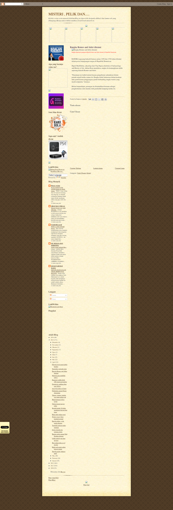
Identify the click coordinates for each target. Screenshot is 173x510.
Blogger (63, 472)
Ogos (54, 352)
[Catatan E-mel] (89, 99)
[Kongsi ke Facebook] (102, 99)
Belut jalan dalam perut (59, 414)
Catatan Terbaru (75, 168)
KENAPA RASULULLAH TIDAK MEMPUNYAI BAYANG (58, 271)
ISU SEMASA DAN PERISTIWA (57, 244)
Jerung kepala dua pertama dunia (57, 431)
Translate (63, 177)
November (55, 345)
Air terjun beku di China (59, 388)
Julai (53, 355)
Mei (53, 359)
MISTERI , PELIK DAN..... (69, 13)
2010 (52, 468)
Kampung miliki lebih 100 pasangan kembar (59, 381)
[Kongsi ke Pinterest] (105, 99)
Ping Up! (86, 485)
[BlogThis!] (96, 99)
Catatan (53, 295)
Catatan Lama (119, 168)
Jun (53, 357)
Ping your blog (54, 477)
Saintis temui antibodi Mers (58, 247)
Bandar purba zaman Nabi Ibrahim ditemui (59, 435)
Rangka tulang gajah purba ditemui (58, 422)
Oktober (54, 347)
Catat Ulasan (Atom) (84, 173)
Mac (53, 456)
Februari (55, 458)
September (55, 350)
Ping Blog (52, 480)
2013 (52, 340)
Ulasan (53, 299)
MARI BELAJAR (56, 225)
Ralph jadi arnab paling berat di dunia (59, 448)
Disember (55, 342)
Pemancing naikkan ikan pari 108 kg (59, 385)
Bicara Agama (55, 186)
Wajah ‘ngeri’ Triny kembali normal (58, 418)
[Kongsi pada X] (99, 99)
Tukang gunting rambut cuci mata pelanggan (59, 396)
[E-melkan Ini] (93, 99)
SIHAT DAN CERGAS (58, 206)
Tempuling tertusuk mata (59, 369)
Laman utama (98, 168)
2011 (52, 466)
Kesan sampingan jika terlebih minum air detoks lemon (58, 189)
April (54, 362)
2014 (52, 337)
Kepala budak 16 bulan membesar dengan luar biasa (59, 410)
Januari (54, 461)
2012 (52, 463)
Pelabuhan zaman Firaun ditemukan (59, 392)
